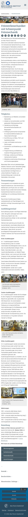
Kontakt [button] (4, 471)
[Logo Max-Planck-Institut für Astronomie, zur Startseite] (11, 4)
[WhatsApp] (15, 35)
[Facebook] (2, 35)
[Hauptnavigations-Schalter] (25, 5)
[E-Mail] (21, 35)
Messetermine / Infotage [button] (9, 481)
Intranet (14, 495)
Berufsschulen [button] (6, 476)
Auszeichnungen (8, 459)
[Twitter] (12, 35)
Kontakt (14, 491)
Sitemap (4, 510)
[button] (25, 106)
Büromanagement (9, 448)
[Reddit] (9, 35)
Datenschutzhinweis (20, 510)
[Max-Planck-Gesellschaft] (7, 506)
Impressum (11, 510)
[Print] (24, 35)
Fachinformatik (8, 452)
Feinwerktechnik (8, 455)
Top (24, 489)
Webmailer (14, 499)
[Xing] (18, 35)
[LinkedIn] (5, 35)
